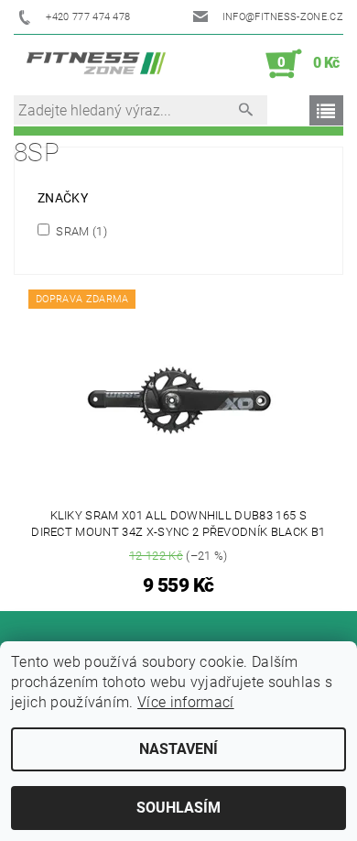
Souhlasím (178, 807)
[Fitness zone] (96, 64)
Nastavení (178, 749)
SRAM (80, 230)
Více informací (185, 702)
